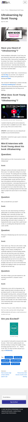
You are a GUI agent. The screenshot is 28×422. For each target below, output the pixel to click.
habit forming (4, 76)
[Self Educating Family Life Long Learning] (5, 2)
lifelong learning (15, 360)
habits (9, 78)
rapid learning (5, 363)
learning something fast (8, 84)
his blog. (6, 74)
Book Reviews (8, 357)
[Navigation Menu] (25, 2)
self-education (15, 363)
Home (2, 10)
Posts (6, 10)
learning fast (5, 360)
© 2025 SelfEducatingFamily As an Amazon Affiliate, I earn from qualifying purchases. (12, 411)
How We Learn (17, 357)
